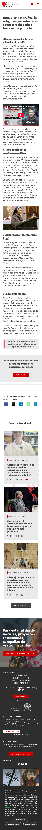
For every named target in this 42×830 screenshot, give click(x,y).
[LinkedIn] (21, 404)
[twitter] (19, 764)
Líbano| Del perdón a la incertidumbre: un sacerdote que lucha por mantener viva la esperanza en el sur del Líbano (20, 584)
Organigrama (7, 724)
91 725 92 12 (21, 690)
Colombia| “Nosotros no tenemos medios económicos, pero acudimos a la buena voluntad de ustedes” (20, 469)
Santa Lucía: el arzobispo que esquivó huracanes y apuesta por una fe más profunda (19, 526)
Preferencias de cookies (20, 820)
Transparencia (10, 722)
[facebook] (15, 764)
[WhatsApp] (28, 404)
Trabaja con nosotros (19, 724)
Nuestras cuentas (30, 720)
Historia (21, 720)
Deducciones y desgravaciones (25, 722)
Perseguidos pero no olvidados (24, 746)
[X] (13, 404)
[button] (32, 4)
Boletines (7, 744)
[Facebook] (6, 404)
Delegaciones (21, 701)
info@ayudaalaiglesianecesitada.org (21, 687)
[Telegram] (35, 404)
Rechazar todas (13, 824)
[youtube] (26, 764)
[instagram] (22, 764)
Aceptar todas (30, 824)
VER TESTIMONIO (15, 479)
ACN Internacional (11, 731)
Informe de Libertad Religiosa (20, 744)
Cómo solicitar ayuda (21, 734)
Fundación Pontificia (11, 720)
